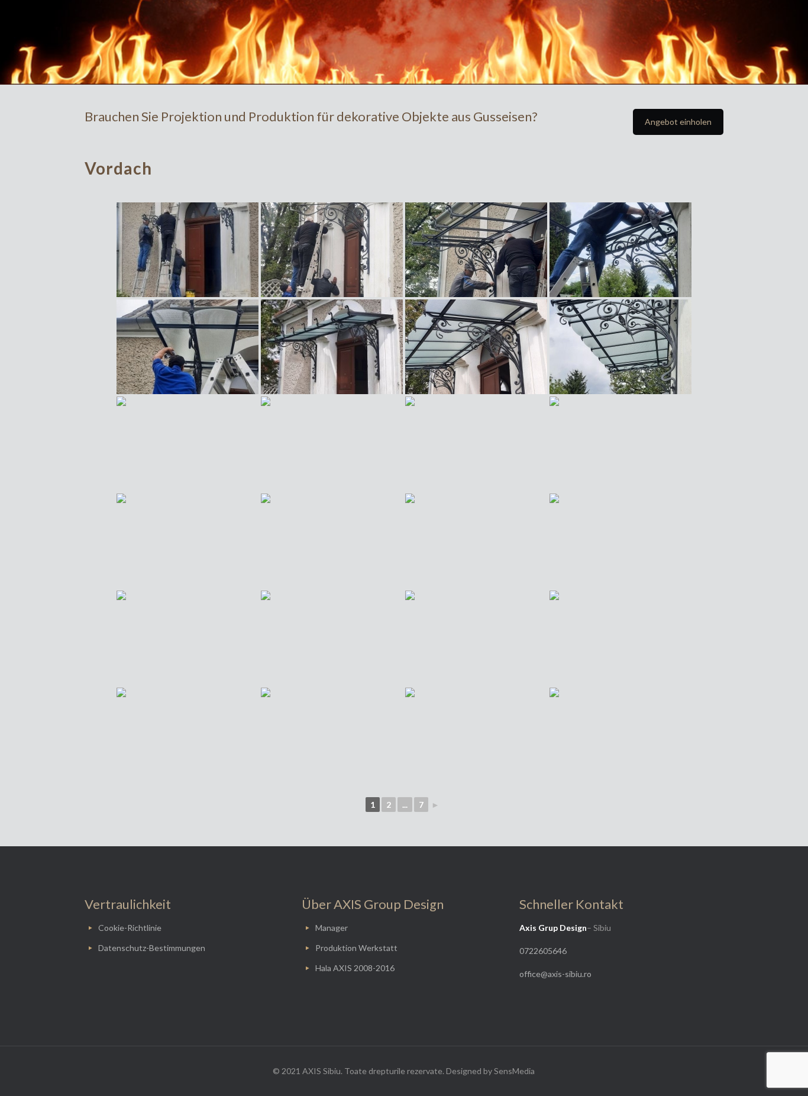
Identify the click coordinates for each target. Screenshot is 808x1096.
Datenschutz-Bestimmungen (151, 948)
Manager (331, 928)
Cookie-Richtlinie (129, 928)
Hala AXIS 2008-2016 (355, 968)
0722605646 (543, 951)
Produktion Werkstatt (356, 948)
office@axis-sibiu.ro (555, 974)
